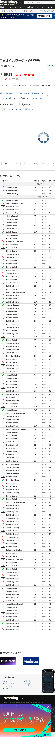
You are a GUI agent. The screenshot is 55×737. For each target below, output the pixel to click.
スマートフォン (8, 684)
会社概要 (27, 681)
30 (16, 110)
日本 (25, 11)
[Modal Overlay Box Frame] (25, 720)
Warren (33, 11)
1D (26, 110)
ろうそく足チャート (3, 109)
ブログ (5, 681)
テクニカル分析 (6, 98)
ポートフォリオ (8, 686)
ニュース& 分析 (22, 93)
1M (33, 110)
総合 (2, 93)
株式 (3, 11)
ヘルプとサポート (30, 686)
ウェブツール (7, 689)
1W (29, 110)
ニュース (49, 7)
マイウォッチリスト (17, 7)
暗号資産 (30, 7)
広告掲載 (27, 684)
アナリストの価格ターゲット (41, 98)
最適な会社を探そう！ (12, 652)
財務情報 (35, 93)
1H (20, 110)
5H (23, 110)
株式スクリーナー (15, 11)
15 (13, 110)
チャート (40, 7)
